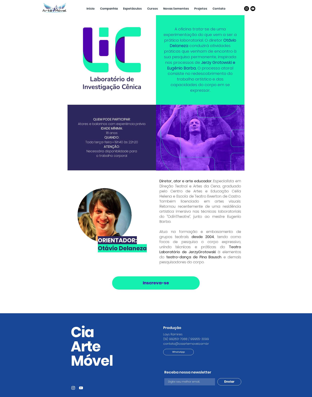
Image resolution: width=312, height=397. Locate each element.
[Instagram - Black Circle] (246, 8)
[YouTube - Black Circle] (252, 8)
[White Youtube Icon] (81, 387)
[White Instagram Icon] (73, 387)
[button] (201, 8)
